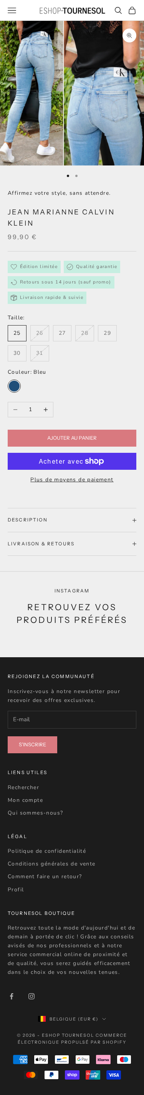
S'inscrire (32, 744)
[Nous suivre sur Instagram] (31, 996)
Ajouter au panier (72, 438)
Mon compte (25, 800)
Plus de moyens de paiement (71, 479)
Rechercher (23, 787)
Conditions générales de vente (52, 863)
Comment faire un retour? (45, 876)
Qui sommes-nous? (35, 813)
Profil (16, 889)
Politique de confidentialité (47, 851)
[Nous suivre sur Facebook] (11, 996)
